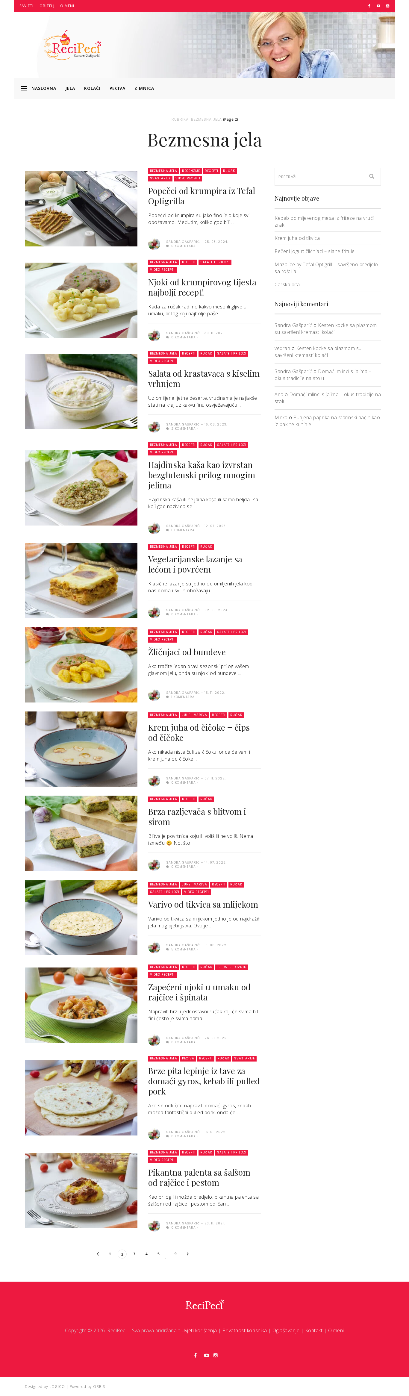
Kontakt (314, 1330)
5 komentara (183, 949)
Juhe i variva (194, 715)
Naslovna (43, 88)
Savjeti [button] (26, 5)
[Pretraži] (372, 177)
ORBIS (99, 1386)
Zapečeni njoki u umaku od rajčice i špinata (199, 992)
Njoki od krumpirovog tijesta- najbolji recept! (204, 287)
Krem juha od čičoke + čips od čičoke (199, 732)
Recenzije (191, 171)
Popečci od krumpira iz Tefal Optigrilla (201, 195)
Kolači (92, 88)
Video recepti (187, 178)
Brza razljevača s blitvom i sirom (197, 816)
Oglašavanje (286, 1330)
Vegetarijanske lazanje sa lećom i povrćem (195, 564)
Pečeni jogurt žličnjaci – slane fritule (315, 251)
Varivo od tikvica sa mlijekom (203, 904)
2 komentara (183, 428)
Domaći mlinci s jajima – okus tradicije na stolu (323, 374)
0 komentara (183, 246)
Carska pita (287, 284)
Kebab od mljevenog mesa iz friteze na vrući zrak (324, 221)
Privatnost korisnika (244, 1330)
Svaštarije (160, 178)
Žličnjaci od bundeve (187, 651)
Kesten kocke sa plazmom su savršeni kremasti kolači (326, 328)
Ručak (229, 171)
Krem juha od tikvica (297, 238)
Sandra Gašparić (293, 325)
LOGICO (57, 1386)
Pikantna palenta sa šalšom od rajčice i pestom (199, 1177)
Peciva (117, 88)
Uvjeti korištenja (199, 1330)
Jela (70, 88)
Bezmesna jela (163, 171)
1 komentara (182, 530)
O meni (67, 5)
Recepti (211, 171)
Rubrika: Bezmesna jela (197, 119)
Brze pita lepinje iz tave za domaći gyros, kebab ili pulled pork (204, 1081)
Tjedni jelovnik (231, 967)
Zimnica (144, 88)
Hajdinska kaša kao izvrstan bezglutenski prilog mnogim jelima (201, 474)
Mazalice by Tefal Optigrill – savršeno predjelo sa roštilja (326, 268)
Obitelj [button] (47, 5)
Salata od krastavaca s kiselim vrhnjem (204, 378)
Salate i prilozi (215, 262)
